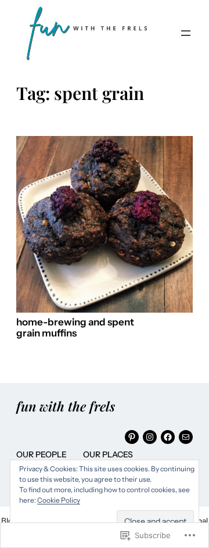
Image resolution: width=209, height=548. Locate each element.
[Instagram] (150, 437)
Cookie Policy (58, 500)
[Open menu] (186, 33)
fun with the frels (65, 406)
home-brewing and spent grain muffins (75, 328)
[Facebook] (168, 437)
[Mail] (186, 437)
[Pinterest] (132, 437)
